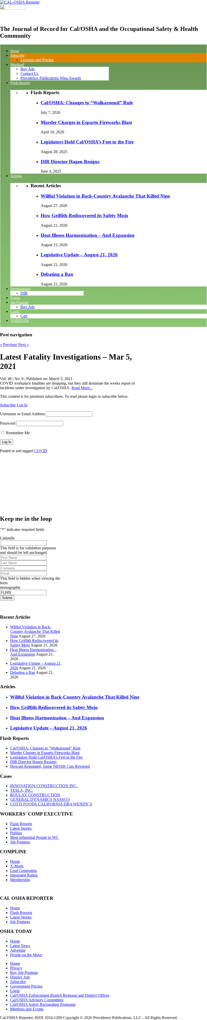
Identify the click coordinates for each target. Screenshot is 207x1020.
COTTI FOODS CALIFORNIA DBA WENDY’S (51, 804)
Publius (16, 833)
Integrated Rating (24, 875)
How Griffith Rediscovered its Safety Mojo (84, 215)
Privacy (16, 968)
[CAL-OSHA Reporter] (20, 2)
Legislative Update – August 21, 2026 (79, 254)
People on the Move (26, 955)
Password (7, 423)
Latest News (20, 946)
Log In (22, 405)
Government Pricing (26, 986)
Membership (20, 880)
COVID (40, 451)
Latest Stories (21, 828)
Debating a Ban (57, 274)
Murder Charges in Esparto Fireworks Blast (86, 122)
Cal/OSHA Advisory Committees (36, 1000)
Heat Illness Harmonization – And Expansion (88, 235)
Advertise (17, 950)
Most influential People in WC (34, 837)
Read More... (81, 388)
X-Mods (16, 866)
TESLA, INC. (21, 790)
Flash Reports (21, 824)
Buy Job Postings (24, 972)
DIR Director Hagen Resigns (70, 161)
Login (15, 991)
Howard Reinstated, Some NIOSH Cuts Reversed (50, 766)
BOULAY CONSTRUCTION (35, 795)
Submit (7, 598)
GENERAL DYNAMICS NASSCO (40, 799)
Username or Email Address (22, 414)
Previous (8, 344)
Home (15, 861)
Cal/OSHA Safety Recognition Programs (42, 1004)
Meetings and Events (26, 1009)
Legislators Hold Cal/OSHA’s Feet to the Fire (87, 141)
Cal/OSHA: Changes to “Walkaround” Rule (87, 102)
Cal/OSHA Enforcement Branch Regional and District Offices (59, 995)
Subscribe (8, 405)
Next (23, 344)
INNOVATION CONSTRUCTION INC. (43, 786)
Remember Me (17, 433)
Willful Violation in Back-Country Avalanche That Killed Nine (105, 196)
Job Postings (20, 842)
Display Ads (20, 977)
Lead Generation (23, 870)
